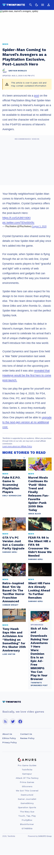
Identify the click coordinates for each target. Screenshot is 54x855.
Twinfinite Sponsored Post (39, 684)
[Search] (31, 5)
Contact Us (26, 734)
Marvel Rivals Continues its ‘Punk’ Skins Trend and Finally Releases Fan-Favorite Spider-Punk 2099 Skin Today (38, 494)
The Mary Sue (27, 811)
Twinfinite (27, 769)
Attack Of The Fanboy (27, 778)
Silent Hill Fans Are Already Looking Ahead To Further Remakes (39, 590)
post (36, 95)
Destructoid (27, 795)
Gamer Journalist (27, 799)
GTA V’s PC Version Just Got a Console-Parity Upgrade (13, 543)
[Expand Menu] (43, 5)
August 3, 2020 (39, 226)
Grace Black (34, 514)
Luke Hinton (8, 654)
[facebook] (20, 721)
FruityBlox (27, 820)
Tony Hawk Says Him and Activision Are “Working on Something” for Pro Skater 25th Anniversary (14, 639)
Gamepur (27, 774)
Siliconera (27, 786)
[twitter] (13, 721)
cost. (5, 427)
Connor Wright (10, 605)
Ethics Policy (9, 738)
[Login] (49, 5)
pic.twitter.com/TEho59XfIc (18, 222)
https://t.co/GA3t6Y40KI (16, 217)
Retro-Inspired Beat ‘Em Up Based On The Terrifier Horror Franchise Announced (13, 592)
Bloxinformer (27, 824)
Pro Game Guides (27, 765)
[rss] (5, 721)
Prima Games (27, 782)
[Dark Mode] (37, 5)
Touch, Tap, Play (27, 816)
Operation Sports (27, 807)
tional (45, 422)
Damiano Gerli (9, 552)
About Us (7, 734)
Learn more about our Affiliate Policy (17, 446)
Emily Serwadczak (11, 496)
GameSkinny (27, 803)
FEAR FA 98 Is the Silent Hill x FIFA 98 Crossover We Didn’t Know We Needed (40, 546)
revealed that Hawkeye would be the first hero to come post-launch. (26, 375)
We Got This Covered (27, 790)
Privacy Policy (9, 742)
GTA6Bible (27, 828)
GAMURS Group (45, 836)
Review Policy (27, 738)
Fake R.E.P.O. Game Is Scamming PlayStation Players (11, 485)
